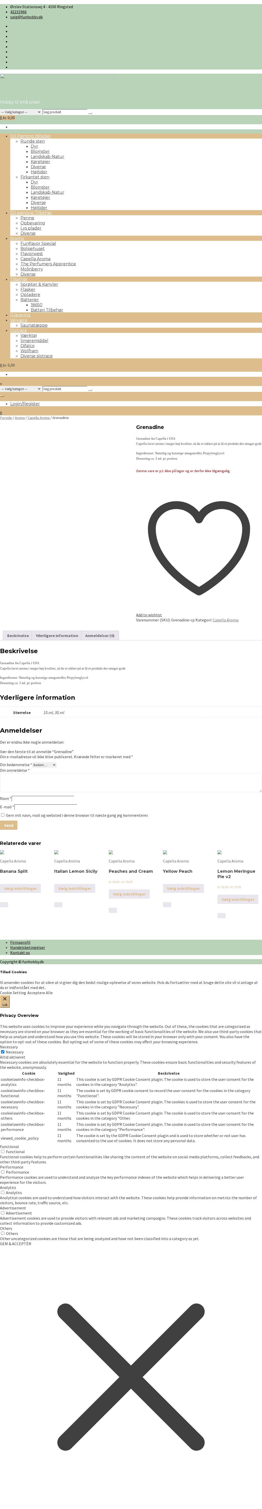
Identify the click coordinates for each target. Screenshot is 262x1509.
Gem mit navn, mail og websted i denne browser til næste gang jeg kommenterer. (77, 815)
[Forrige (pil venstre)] (9, 754)
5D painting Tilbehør (31, 212)
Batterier (29, 299)
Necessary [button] (9, 1046)
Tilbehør (19, 279)
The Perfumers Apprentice (48, 264)
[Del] (233, 5)
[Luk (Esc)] (245, 5)
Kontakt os (20, 952)
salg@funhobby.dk (26, 16)
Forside (6, 417)
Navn (6, 798)
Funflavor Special (38, 243)
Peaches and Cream (131, 871)
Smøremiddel (34, 340)
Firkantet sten (34, 177)
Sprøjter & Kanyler (39, 284)
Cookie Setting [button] (13, 992)
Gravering (20, 315)
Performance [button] (11, 1167)
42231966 (18, 11)
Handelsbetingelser (27, 947)
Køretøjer (40, 161)
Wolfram (29, 350)
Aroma (17, 238)
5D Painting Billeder (30, 136)
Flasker (27, 289)
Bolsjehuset (32, 248)
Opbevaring (32, 223)
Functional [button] (9, 1146)
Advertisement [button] (13, 1207)
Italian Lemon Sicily (75, 871)
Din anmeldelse (15, 770)
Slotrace (18, 330)
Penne (27, 217)
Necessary (15, 1051)
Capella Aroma (35, 258)
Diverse (38, 166)
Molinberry (31, 269)
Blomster (40, 151)
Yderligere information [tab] (57, 635)
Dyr (34, 146)
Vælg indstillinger (20, 888)
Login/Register (25, 403)
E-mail (7, 806)
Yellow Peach (177, 871)
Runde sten (32, 141)
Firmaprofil (20, 942)
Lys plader (30, 228)
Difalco (27, 345)
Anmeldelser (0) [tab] (100, 635)
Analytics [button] (8, 1187)
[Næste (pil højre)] (253, 754)
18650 (36, 304)
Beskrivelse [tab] (18, 635)
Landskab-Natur (47, 156)
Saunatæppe (34, 325)
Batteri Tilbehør (47, 310)
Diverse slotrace (36, 356)
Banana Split (14, 871)
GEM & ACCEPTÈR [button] (15, 1243)
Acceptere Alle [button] (40, 992)
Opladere (30, 294)
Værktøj (28, 335)
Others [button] (6, 1228)
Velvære (18, 320)
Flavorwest (31, 253)
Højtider (39, 171)
